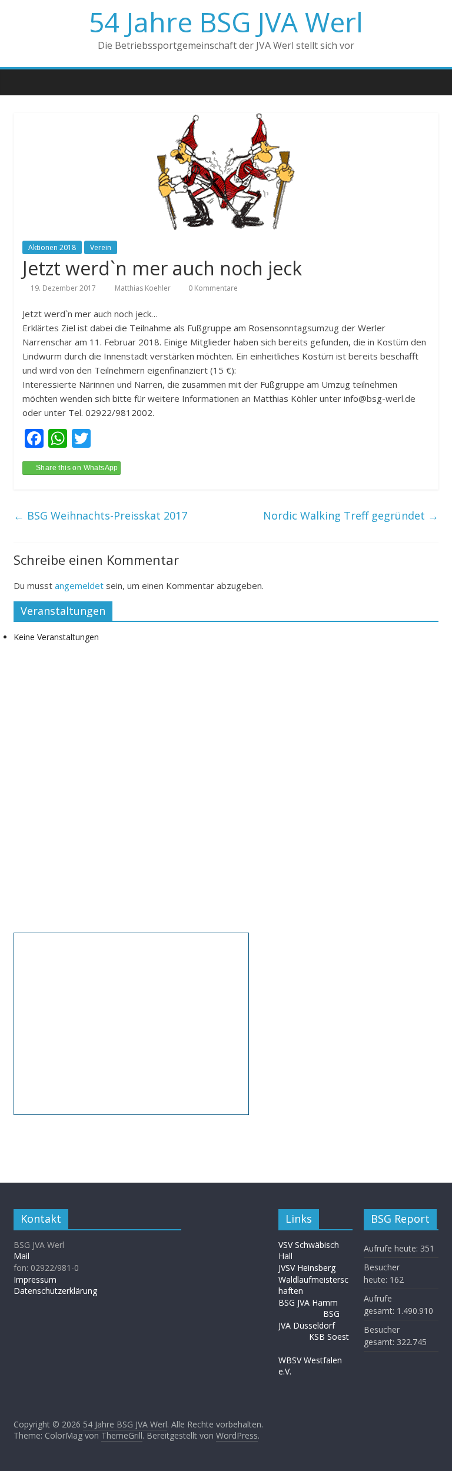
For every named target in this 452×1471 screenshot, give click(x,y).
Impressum (35, 1279)
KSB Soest (329, 1336)
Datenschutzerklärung (55, 1290)
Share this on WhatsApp (77, 468)
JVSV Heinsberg (306, 1267)
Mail (21, 1256)
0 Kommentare (212, 288)
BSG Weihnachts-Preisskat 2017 (100, 515)
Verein (100, 247)
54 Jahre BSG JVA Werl (226, 22)
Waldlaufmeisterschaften (313, 1285)
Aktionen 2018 (52, 247)
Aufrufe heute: (392, 1248)
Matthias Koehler (143, 288)
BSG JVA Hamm (309, 1302)
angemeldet (79, 585)
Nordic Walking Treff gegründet (350, 515)
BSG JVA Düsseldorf (309, 1319)
